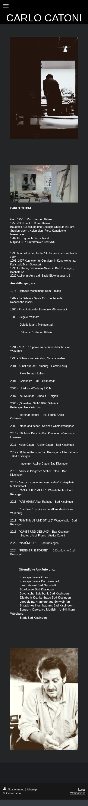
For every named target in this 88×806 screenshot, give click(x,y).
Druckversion (16, 789)
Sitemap (31, 789)
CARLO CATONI (44, 18)
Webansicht (77, 793)
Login (81, 789)
